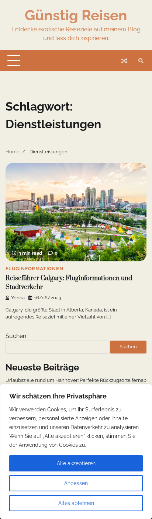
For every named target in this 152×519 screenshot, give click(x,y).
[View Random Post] (124, 61)
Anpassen (76, 483)
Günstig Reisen (76, 15)
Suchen (16, 335)
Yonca (18, 297)
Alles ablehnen (76, 503)
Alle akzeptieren (76, 463)
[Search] (140, 60)
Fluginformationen (34, 268)
